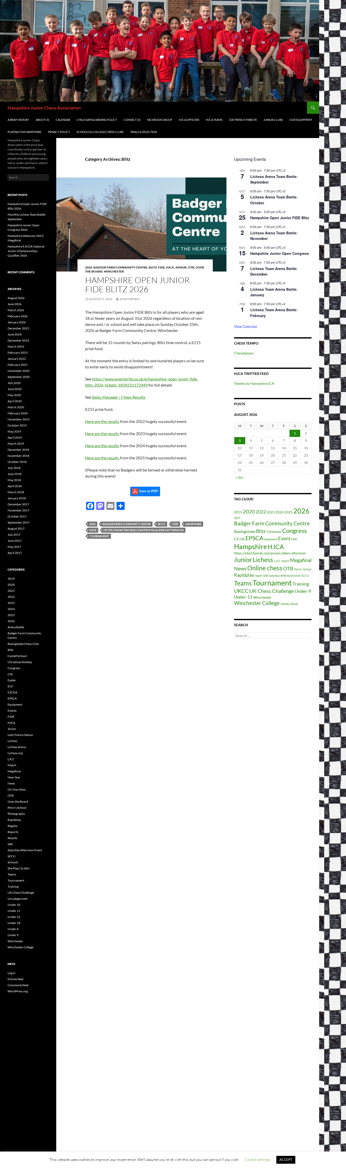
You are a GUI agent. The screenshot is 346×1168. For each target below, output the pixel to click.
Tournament (99, 536)
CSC (10, 674)
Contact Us (132, 119)
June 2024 (15, 334)
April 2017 (15, 553)
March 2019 (16, 443)
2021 (11, 591)
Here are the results (102, 421)
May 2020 (14, 395)
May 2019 (14, 431)
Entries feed (15, 979)
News (240, 568)
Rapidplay (244, 575)
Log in (11, 973)
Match (285, 561)
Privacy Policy (59, 131)
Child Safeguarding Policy (97, 119)
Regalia (12, 826)
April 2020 (15, 401)
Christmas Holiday (20, 662)
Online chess (264, 568)
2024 (280, 512)
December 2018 (18, 450)
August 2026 (16, 298)
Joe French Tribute (243, 119)
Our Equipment (301, 119)
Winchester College (257, 603)
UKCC (241, 591)
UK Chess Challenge (271, 591)
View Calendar (245, 326)
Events (12, 710)
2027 (237, 518)
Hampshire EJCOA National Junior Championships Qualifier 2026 (26, 250)
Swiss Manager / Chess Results (118, 397)
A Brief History (18, 119)
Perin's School (302, 569)
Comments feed (18, 985)
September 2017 (19, 522)
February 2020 (18, 413)
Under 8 (13, 929)
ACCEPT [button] (285, 1160)
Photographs (16, 814)
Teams (243, 583)
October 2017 (17, 516)
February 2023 (18, 352)
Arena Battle (16, 627)
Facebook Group (159, 119)
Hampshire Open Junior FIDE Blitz (279, 217)
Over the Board (18, 801)
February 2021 (18, 365)
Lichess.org (15, 753)
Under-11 (243, 597)
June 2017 (15, 541)
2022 (261, 511)
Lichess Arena (17, 747)
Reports (13, 832)
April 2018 (15, 486)
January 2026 (17, 322)
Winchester (114, 271)
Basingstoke (244, 531)
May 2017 (14, 547)
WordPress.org (18, 991)
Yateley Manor (289, 603)
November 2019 (18, 419)
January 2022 (17, 359)
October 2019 (17, 425)
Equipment (270, 539)
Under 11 (14, 911)
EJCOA (239, 539)
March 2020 (16, 407)
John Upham (129, 299)
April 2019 (15, 437)
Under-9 (303, 591)
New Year (14, 777)
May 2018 (14, 480)
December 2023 (18, 340)
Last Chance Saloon (20, 735)
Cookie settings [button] (257, 1159)
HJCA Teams (214, 119)
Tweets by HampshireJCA (254, 383)
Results (12, 838)
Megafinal (301, 560)
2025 (288, 512)
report (258, 575)
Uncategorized (17, 899)
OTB (191, 267)
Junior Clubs (273, 119)
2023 (271, 512)
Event (284, 538)
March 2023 (16, 346)
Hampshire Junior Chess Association (44, 107)
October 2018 (17, 462)
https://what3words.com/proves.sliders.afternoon (144, 530)
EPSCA (254, 538)
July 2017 (14, 534)
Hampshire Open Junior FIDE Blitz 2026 (137, 284)
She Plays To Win (19, 868)
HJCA (170, 267)
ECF (10, 686)
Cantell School (17, 656)
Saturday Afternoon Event (284, 575)
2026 (88, 267)
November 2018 (18, 456)
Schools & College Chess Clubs (100, 131)
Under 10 (14, 905)
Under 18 (14, 923)
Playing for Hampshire (24, 131)
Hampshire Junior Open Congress (279, 253)
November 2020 (18, 371)
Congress (294, 530)
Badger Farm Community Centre (120, 267)
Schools (13, 862)
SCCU (305, 575)
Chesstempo (244, 353)
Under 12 (14, 917)
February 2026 (18, 316)
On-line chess (17, 789)
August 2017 (16, 528)
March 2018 (16, 492)
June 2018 (15, 474)
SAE (265, 575)
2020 (249, 511)
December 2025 (18, 328)
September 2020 (19, 377)
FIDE (161, 267)
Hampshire (193, 524)
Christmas (273, 532)
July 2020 (14, 383)
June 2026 (15, 304)
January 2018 (17, 498)
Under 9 (13, 935)
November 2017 (18, 510)
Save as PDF (148, 491)
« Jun (239, 477)
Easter (12, 680)
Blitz (153, 267)
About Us (42, 119)
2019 (238, 512)
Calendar (63, 119)
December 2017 (18, 504)
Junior (181, 267)
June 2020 (15, 389)
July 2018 (14, 468)
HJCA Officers (189, 119)
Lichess (263, 559)
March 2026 (16, 310)
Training (301, 584)
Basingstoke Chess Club (23, 644)
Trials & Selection (143, 131)
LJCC (277, 561)
